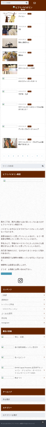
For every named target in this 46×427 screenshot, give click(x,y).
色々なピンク (20, 357)
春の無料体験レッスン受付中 (26, 347)
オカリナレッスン (10, 309)
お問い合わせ (34, 3)
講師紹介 (5, 300)
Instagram (5, 323)
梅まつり (18, 378)
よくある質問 (6, 313)
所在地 (4, 318)
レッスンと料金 (7, 304)
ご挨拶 (4, 295)
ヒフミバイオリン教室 (16, 423)
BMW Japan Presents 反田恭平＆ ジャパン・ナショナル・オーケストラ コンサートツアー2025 (29, 370)
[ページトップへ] (43, 422)
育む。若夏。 (20, 337)
